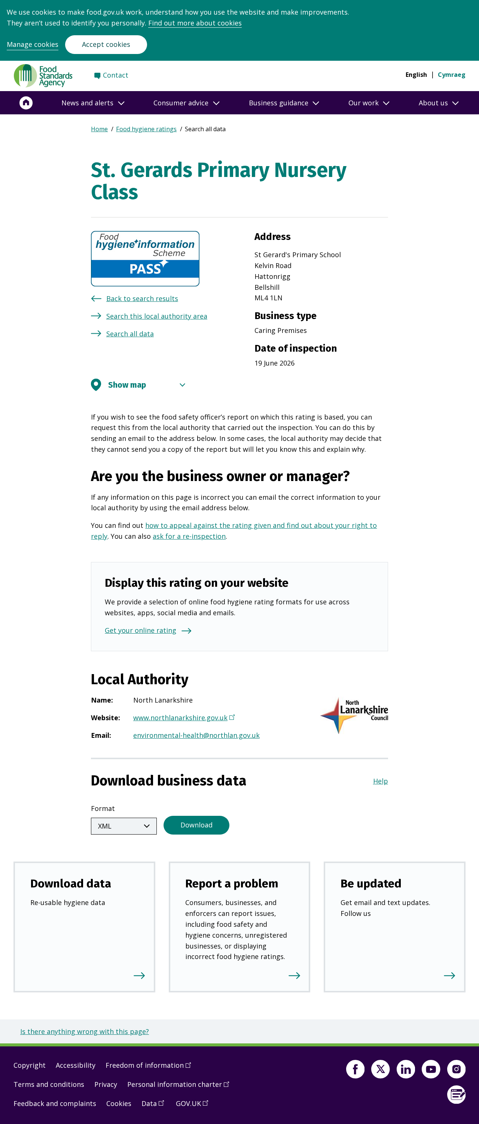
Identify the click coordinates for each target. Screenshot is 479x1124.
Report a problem (231, 883)
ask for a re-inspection (189, 536)
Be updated (371, 883)
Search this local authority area (156, 316)
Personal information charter (180, 1087)
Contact (115, 74)
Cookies (118, 1103)
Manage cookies (32, 44)
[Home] (26, 102)
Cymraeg (452, 74)
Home (99, 129)
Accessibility (75, 1065)
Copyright (29, 1065)
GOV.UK (194, 1106)
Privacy (105, 1084)
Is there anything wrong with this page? (84, 1031)
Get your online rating (140, 630)
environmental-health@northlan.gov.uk (196, 735)
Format (103, 808)
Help (380, 780)
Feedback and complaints (54, 1103)
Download (196, 824)
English (416, 74)
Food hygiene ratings (146, 129)
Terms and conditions (48, 1084)
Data (155, 1106)
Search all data (130, 333)
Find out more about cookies (195, 22)
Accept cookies (106, 44)
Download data (70, 883)
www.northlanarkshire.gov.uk (183, 718)
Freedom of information (151, 1068)
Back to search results (142, 298)
